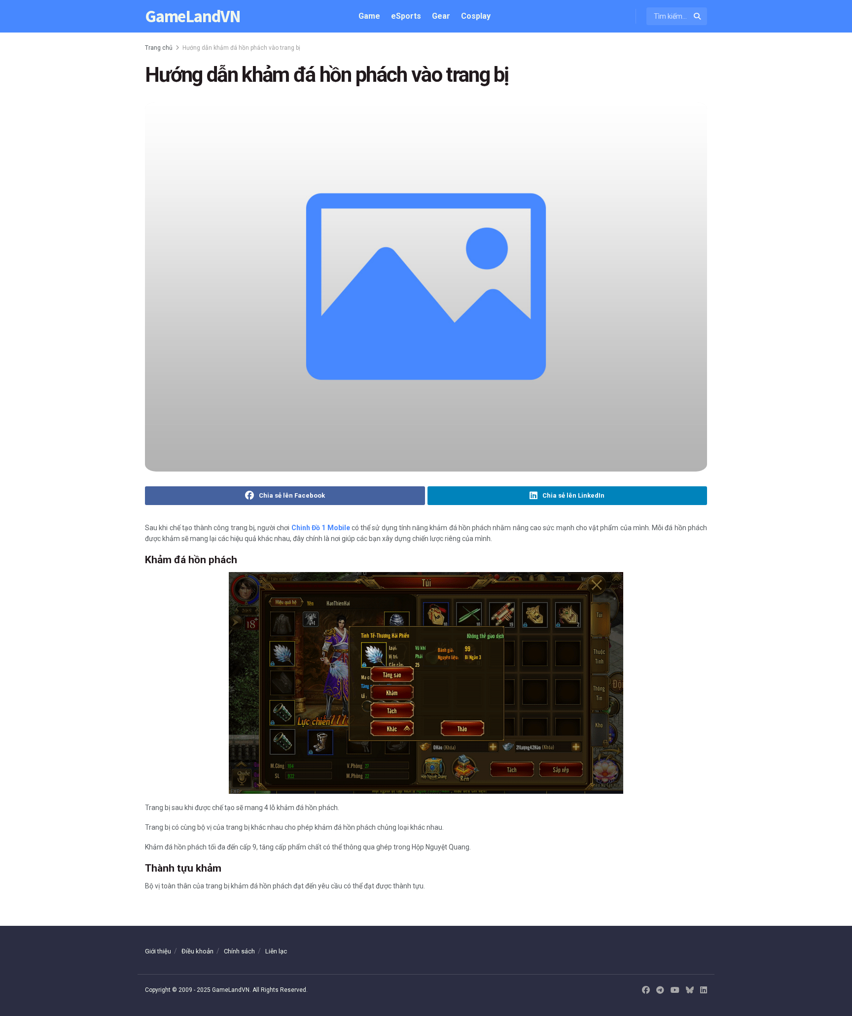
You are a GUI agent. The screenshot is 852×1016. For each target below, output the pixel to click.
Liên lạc (276, 951)
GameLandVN (193, 16)
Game (369, 16)
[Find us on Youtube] (675, 990)
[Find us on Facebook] (646, 990)
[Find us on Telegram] (660, 990)
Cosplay (476, 16)
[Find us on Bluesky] (690, 990)
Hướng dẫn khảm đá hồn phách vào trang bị (241, 47)
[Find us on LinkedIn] (703, 990)
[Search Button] (698, 16)
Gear (441, 16)
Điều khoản (197, 951)
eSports (406, 16)
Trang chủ (159, 47)
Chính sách (239, 951)
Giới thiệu (158, 951)
